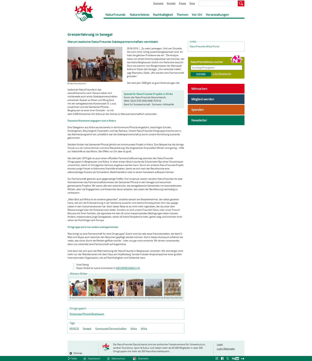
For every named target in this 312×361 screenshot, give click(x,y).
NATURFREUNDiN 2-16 (128, 268)
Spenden (197, 109)
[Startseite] (81, 11)
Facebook (223, 358)
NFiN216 (74, 328)
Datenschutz (118, 358)
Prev (71, 284)
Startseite (158, 3)
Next (181, 284)
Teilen (74, 358)
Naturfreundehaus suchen (207, 62)
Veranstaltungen (217, 14)
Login (220, 344)
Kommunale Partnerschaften (110, 328)
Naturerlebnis (139, 14)
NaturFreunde (115, 14)
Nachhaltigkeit (163, 14)
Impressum (94, 358)
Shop (192, 3)
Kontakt (171, 3)
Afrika (144, 328)
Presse (182, 3)
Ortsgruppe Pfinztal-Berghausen (87, 313)
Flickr (242, 358)
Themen (182, 14)
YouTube (235, 358)
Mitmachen (199, 89)
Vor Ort (197, 14)
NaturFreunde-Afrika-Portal (204, 46)
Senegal (87, 328)
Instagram (217, 358)
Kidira (134, 328)
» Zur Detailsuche (222, 73)
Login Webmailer (226, 348)
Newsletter (199, 120)
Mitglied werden (202, 99)
